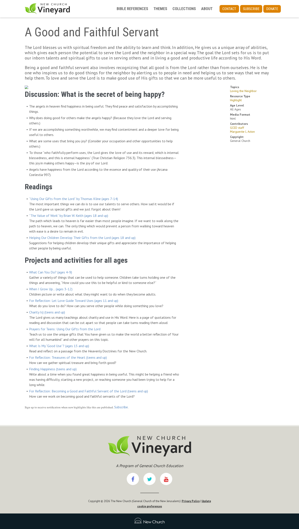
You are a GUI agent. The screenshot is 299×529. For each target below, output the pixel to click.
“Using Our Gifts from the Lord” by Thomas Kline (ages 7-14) (73, 199)
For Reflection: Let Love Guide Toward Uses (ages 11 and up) (73, 300)
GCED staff (237, 128)
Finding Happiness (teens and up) (53, 369)
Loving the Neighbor (243, 91)
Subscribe (251, 9)
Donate (272, 9)
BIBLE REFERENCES (132, 8)
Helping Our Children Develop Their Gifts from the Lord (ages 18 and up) (82, 237)
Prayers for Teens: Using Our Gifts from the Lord (64, 329)
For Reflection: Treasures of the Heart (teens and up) (68, 357)
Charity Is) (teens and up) (47, 312)
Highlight (236, 100)
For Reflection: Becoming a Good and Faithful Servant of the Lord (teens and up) (88, 391)
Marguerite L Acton (242, 132)
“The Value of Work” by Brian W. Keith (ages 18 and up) (68, 215)
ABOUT (207, 8)
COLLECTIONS (184, 8)
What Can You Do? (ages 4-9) (50, 272)
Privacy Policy (191, 501)
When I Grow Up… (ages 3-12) (50, 289)
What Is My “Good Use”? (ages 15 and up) (59, 346)
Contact (229, 9)
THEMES (160, 8)
